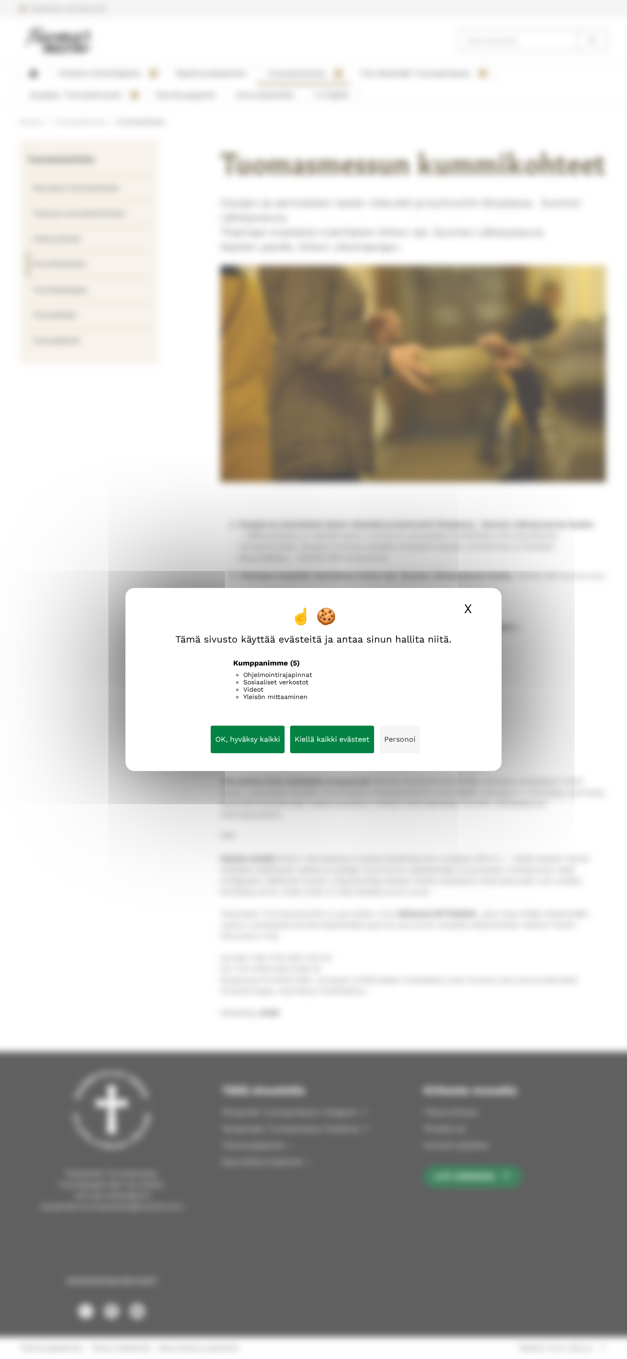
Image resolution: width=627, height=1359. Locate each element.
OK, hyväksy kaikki (247, 739)
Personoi (399, 739)
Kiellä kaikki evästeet (332, 739)
